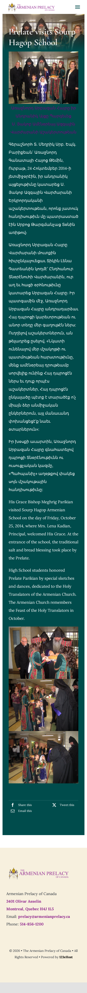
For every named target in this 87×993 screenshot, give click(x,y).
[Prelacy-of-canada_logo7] (38, 868)
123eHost (66, 957)
